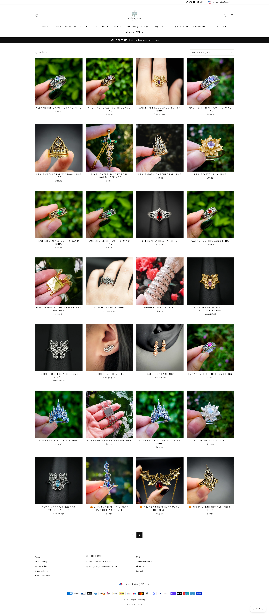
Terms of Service (42, 576)
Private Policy (41, 562)
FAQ (155, 27)
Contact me (218, 27)
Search (38, 557)
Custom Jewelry (137, 27)
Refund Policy (134, 32)
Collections (110, 27)
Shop (90, 27)
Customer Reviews (175, 27)
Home (46, 27)
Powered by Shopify (134, 604)
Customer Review (144, 562)
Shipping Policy (42, 571)
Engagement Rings (68, 27)
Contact (139, 571)
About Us (199, 27)
